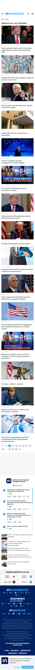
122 (30, 446)
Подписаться (27, 667)
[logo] (15, 14)
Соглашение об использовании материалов (18, 647)
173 (16, 449)
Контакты (14, 653)
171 (10, 449)
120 (23, 446)
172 (13, 449)
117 (13, 446)
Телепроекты (25, 653)
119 (20, 446)
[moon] (28, 14)
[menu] (2, 14)
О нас (6, 653)
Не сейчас (17, 667)
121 (27, 446)
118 (16, 446)
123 (3, 449)
